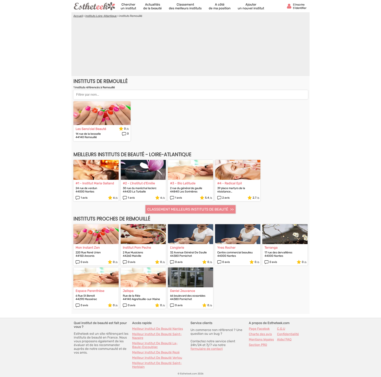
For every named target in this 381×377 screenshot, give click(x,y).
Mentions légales (261, 339)
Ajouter (251, 6)
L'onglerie (177, 247)
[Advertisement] (190, 47)
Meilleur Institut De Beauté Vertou (157, 358)
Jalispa (128, 291)
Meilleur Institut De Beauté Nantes (157, 329)
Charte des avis (260, 334)
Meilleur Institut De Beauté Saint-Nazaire (157, 336)
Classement (185, 6)
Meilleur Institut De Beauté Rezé (156, 352)
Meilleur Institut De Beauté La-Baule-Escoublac (155, 345)
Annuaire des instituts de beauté (94, 6)
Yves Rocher (226, 247)
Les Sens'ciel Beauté (91, 129)
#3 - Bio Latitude (182, 183)
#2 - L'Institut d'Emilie (139, 183)
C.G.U (281, 329)
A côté (220, 6)
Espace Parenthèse (90, 291)
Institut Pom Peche (137, 247)
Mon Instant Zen (88, 247)
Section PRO (258, 345)
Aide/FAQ (284, 339)
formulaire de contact (206, 349)
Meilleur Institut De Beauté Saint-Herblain (157, 365)
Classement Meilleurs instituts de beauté (187, 209)
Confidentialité (288, 334)
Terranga (271, 247)
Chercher (128, 6)
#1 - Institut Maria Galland (95, 183)
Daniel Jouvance (182, 291)
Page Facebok (259, 329)
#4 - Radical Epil (229, 183)
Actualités (152, 6)
